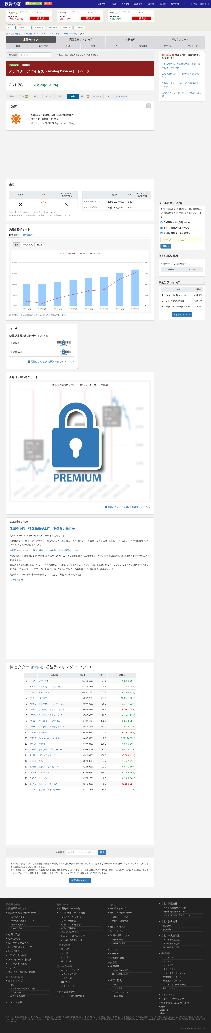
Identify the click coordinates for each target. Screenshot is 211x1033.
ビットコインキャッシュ (174, 973)
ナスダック (116, 949)
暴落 (93, 46)
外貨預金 (167, 925)
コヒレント (44, 772)
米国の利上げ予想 (120, 920)
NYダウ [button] (125, 4)
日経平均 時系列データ (20, 947)
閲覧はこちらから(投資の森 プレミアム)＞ (52, 361)
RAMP (33, 749)
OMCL (33, 692)
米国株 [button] (163, 4)
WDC (33, 721)
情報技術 (14, 65)
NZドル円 (65, 982)
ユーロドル (66, 961)
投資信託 (167, 929)
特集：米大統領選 (170, 935)
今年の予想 (14, 938)
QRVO (33, 761)
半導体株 (79, 27)
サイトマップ (168, 994)
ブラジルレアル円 (69, 974)
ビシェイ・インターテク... (51, 789)
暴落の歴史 (116, 980)
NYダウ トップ (118, 908)
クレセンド (44, 778)
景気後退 (143, 46)
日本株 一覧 (15, 992)
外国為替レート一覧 (69, 908)
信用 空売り (121, 96)
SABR (33, 732)
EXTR (33, 766)
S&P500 (114, 953)
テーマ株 (66, 27)
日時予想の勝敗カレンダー (22, 920)
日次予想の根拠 (17, 917)
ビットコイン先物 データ (174, 984)
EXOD (33, 738)
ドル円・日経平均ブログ (72, 996)
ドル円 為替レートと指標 (72, 912)
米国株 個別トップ (119, 935)
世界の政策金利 (67, 991)
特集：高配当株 (169, 903)
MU (33, 726)
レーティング (24, 27)
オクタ (42, 744)
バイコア (43, 698)
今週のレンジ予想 (120, 917)
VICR (33, 698)
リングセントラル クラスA (51, 709)
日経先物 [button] (138, 4)
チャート (97, 96)
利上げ (85, 96)
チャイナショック (120, 992)
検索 (102, 852)
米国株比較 (53, 27)
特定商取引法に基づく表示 (175, 1002)
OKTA (33, 744)
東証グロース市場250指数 (21, 972)
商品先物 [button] (175, 4)
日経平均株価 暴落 (120, 970)
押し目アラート (180, 39)
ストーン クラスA (48, 784)
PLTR (33, 755)
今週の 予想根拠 (68, 928)
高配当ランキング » (182, 315)
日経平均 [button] (102, 4)
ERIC (33, 715)
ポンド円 (65, 957)
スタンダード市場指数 (19, 959)
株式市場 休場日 (17, 996)
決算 (68, 46)
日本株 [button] (151, 4)
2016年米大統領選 (171, 947)
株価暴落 (114, 966)
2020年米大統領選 (171, 943)
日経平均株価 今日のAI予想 (22, 912)
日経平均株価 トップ (19, 908)
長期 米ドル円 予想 (70, 932)
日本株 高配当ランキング (174, 908)
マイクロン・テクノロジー (52, 726)
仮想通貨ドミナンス (172, 980)
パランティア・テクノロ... (51, 755)
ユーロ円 (65, 953)
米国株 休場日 (118, 943)
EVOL (33, 686)
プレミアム (36, 3)
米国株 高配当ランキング (174, 911)
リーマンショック (120, 984)
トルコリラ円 (67, 978)
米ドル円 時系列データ (71, 940)
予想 (24, 96)
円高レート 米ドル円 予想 (73, 936)
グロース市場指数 (17, 963)
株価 (12, 96)
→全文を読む (16, 580)
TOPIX (11, 968)
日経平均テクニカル (18, 942)
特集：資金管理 (169, 921)
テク (110, 96)
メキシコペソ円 (68, 986)
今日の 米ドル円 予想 (71, 917)
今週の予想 (14, 934)
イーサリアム (169, 965)
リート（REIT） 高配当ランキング (179, 915)
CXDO (33, 778)
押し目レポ (193, 46)
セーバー (43, 732)
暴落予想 (204, 4)
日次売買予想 (16, 928)
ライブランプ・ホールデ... (51, 749)
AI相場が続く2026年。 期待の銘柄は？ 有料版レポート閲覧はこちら (44, 550)
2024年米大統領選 (171, 940)
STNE (33, 784)
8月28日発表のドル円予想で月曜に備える (181, 75)
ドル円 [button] (114, 4)
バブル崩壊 (117, 988)
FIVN (33, 681)
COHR (33, 772)
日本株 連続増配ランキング (22, 988)
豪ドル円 (65, 949)
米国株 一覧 (117, 939)
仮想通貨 (165, 953)
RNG (33, 709)
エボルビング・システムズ (52, 686)
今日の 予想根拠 (68, 920)
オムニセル (44, 692)
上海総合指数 (117, 957)
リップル (167, 961)
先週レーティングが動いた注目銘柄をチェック (181, 85)
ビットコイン (169, 957)
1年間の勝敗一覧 (17, 924)
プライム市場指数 (17, 955)
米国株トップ (30, 39)
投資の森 (13, 4)
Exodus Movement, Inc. (50, 738)
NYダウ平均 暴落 (120, 974)
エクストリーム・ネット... (51, 766)
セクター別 (43, 46)
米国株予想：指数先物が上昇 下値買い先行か (42, 528)
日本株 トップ (15, 980)
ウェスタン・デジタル (49, 721)
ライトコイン (169, 969)
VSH (33, 789)
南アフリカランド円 (70, 970)
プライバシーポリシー (172, 998)
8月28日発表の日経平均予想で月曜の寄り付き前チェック (181, 66)
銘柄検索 (130, 39)
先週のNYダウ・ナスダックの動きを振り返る (182, 94)
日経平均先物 (15, 951)
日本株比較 (39, 27)
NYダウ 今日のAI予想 (121, 912)
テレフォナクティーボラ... (51, 715)
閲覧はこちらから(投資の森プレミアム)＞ (129, 507)
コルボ (42, 761)
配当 (18, 46)
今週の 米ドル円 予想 (71, 924)
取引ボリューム (170, 988)
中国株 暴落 (117, 996)
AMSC (33, 704)
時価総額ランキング (172, 977)
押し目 (48, 3)
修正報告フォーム (80, 880)
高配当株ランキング (80, 39)
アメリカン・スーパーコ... (51, 704)
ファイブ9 (44, 681)
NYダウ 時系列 (118, 926)
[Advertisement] (80, 155)
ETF (118, 46)
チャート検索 (190, 4)
